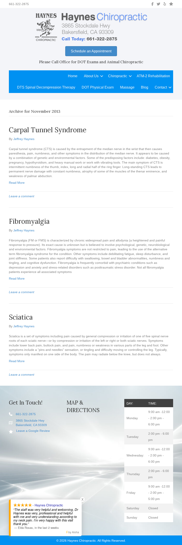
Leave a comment (21, 196)
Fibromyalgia (29, 221)
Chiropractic (117, 76)
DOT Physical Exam (98, 87)
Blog (144, 87)
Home (72, 76)
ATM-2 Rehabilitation (153, 76)
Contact (161, 87)
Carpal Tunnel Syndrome (47, 130)
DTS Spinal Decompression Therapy (46, 87)
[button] (102, 76)
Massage (127, 87)
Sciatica (21, 317)
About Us (91, 76)
